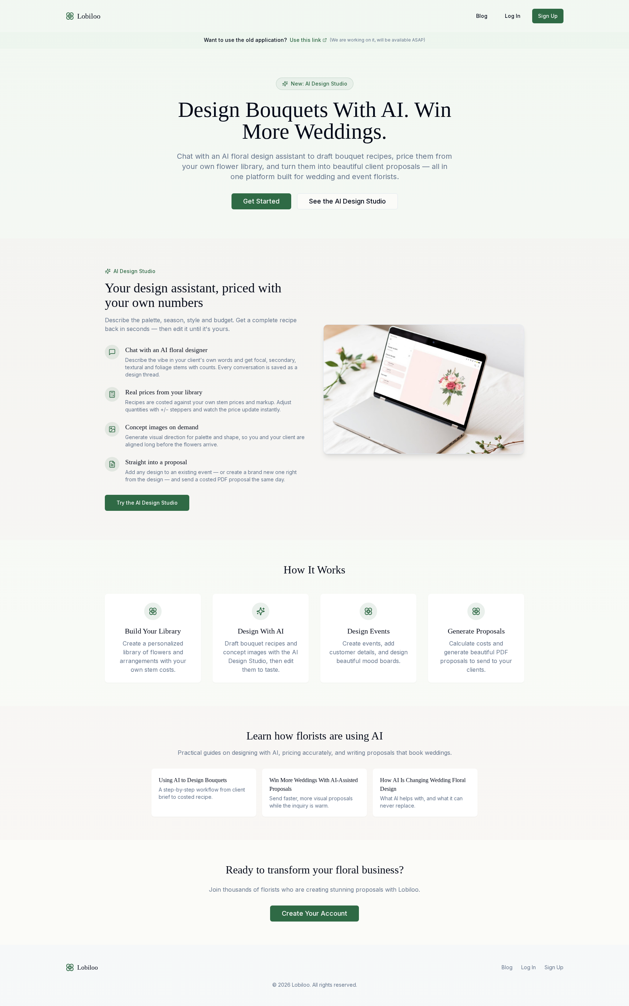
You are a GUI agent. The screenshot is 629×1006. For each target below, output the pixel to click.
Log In (513, 16)
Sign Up (548, 16)
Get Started (261, 201)
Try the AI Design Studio (147, 503)
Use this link (305, 40)
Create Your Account (314, 913)
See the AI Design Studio (347, 201)
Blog (481, 16)
